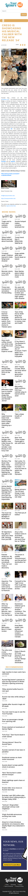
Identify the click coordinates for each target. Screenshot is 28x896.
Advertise (13, 884)
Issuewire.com (5, 99)
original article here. (11, 205)
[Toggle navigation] (3, 20)
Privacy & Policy (19, 886)
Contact (20, 884)
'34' (11, 128)
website (13, 161)
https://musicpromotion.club (8, 198)
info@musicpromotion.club (8, 195)
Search (24, 14)
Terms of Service (8, 886)
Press (7, 884)
